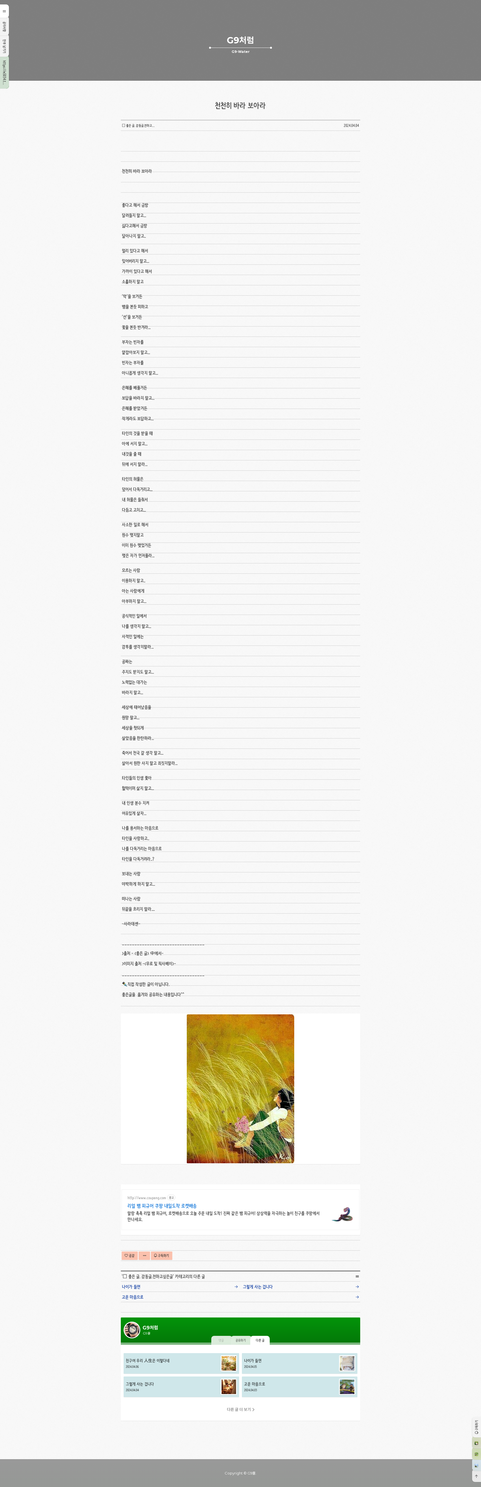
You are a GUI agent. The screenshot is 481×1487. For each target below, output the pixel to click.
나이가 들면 (131, 1287)
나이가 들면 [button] (299, 1363)
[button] (476, 1427)
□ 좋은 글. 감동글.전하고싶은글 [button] (139, 125)
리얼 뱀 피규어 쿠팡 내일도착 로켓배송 (162, 1206)
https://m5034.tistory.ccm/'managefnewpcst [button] (4, 74)
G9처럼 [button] (240, 40)
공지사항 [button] (4, 26)
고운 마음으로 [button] (299, 1386)
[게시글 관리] (144, 1256)
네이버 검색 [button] (476, 1453)
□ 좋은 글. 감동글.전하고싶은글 (148, 1276)
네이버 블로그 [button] (476, 1464)
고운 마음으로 (132, 1297)
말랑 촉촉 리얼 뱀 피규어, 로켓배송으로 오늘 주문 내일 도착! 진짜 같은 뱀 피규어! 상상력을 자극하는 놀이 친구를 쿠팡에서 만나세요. (223, 1216)
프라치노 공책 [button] (476, 1442)
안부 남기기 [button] (4, 46)
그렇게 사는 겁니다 (258, 1287)
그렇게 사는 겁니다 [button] (181, 1386)
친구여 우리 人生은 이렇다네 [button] (181, 1363)
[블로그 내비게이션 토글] (4, 11)
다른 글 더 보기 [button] (239, 1409)
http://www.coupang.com (146, 1197)
